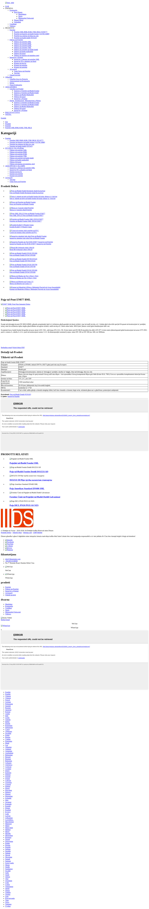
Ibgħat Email (5, 620)
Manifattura (22, 14)
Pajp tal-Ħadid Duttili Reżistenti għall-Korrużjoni (26, 193)
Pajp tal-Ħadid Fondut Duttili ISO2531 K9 (29, 471)
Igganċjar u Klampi (16, 57)
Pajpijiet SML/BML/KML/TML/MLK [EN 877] (26, 140)
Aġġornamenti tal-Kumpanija (20, 81)
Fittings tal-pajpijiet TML (22, 48)
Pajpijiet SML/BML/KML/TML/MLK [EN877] (30, 32)
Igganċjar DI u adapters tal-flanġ (25, 61)
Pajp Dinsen (18, 12)
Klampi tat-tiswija (20, 63)
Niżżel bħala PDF (18, 347)
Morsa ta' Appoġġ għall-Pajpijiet (21, 210)
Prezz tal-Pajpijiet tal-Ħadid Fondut (22, 204)
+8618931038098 (11, 561)
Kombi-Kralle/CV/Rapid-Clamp (21, 227)
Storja (20, 16)
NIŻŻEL (8, 114)
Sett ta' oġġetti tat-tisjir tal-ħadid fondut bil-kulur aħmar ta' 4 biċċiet (32, 198)
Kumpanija (13, 10)
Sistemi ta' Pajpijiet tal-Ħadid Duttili (26, 93)
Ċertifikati (13, 24)
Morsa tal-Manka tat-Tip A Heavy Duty (23, 278)
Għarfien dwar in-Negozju (19, 79)
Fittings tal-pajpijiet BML (22, 44)
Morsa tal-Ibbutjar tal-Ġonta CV (21, 284)
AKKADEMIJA (11, 87)
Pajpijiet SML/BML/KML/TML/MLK (18, 128)
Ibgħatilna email (6, 347)
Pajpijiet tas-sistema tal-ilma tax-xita (26, 36)
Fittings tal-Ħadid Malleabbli (24, 95)
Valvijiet (17, 73)
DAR (7, 6)
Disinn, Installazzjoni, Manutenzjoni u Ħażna (25, 101)
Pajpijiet (12, 30)
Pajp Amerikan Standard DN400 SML (27, 488)
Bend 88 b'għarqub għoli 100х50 (21, 249)
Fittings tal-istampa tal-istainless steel (26, 55)
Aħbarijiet (8, 77)
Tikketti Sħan (17, 532)
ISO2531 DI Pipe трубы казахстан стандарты (31, 480)
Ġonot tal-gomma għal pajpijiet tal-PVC (23, 232)
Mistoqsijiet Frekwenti (26, 18)
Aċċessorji (13, 69)
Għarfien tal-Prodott (16, 89)
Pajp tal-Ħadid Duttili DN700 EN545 (22, 261)
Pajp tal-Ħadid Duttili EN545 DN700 (22, 267)
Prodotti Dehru (6, 532)
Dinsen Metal (18, 20)
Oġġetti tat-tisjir (15, 75)
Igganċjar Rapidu (14, 396)
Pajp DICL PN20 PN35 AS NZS (24, 505)
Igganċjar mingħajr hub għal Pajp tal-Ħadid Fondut (27, 238)
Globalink (17, 22)
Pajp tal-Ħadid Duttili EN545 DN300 (22, 255)
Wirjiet (12, 83)
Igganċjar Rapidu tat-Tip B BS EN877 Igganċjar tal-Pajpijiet (30, 244)
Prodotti (8, 124)
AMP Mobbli (37, 532)
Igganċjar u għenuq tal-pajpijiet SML (26, 59)
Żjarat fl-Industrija (16, 85)
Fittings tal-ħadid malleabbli (23, 51)
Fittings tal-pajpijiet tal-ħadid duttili (26, 50)
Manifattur (8, 604)
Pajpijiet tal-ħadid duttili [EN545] (25, 38)
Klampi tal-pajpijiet (20, 65)
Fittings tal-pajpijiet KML (23, 46)
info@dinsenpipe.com (12, 559)
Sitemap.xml (27, 532)
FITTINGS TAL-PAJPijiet (14, 148)
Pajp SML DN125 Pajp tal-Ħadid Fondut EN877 (26, 215)
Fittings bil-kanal (20, 53)
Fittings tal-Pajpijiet (16, 40)
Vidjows (12, 26)
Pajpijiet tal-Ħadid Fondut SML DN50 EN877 (26, 221)
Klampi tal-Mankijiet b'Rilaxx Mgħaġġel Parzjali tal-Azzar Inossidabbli (34, 289)
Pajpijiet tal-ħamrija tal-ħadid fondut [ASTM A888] (31, 34)
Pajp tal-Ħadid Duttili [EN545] (20, 394)
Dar (6, 122)
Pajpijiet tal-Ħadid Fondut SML (24, 463)
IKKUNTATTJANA (12, 112)
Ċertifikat (8, 608)
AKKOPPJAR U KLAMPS (15, 166)
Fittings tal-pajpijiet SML (22, 42)
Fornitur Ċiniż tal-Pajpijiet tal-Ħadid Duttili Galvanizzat (35, 497)
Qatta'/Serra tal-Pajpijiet (22, 71)
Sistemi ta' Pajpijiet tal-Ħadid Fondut (26, 91)
